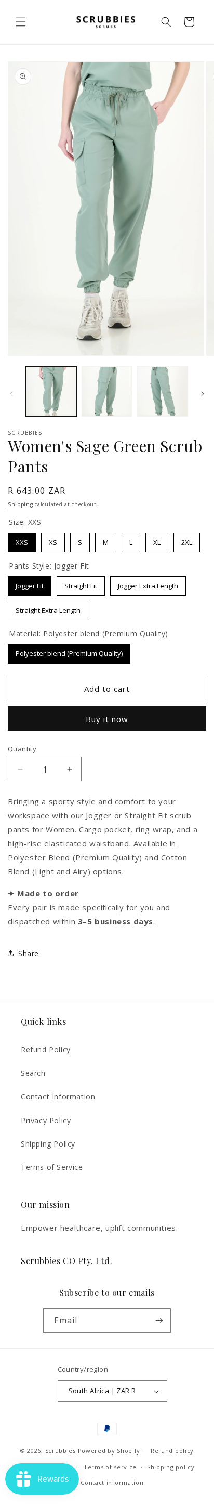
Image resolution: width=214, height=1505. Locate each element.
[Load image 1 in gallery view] (50, 391)
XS (53, 540)
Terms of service (110, 1467)
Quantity (22, 748)
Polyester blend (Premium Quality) (69, 651)
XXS (22, 540)
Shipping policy (171, 1467)
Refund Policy (46, 1049)
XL (157, 540)
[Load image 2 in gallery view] (107, 391)
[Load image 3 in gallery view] (162, 391)
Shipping (20, 504)
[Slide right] (202, 393)
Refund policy (172, 1451)
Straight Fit (81, 583)
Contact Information (58, 1096)
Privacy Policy (46, 1120)
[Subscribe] (159, 1320)
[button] (20, 21)
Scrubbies (60, 1451)
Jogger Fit (30, 583)
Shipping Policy (48, 1144)
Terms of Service (52, 1167)
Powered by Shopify (109, 1451)
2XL (187, 540)
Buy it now (107, 719)
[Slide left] (11, 393)
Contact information (112, 1482)
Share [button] (28, 953)
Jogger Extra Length (148, 583)
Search (33, 1073)
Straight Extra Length (48, 608)
